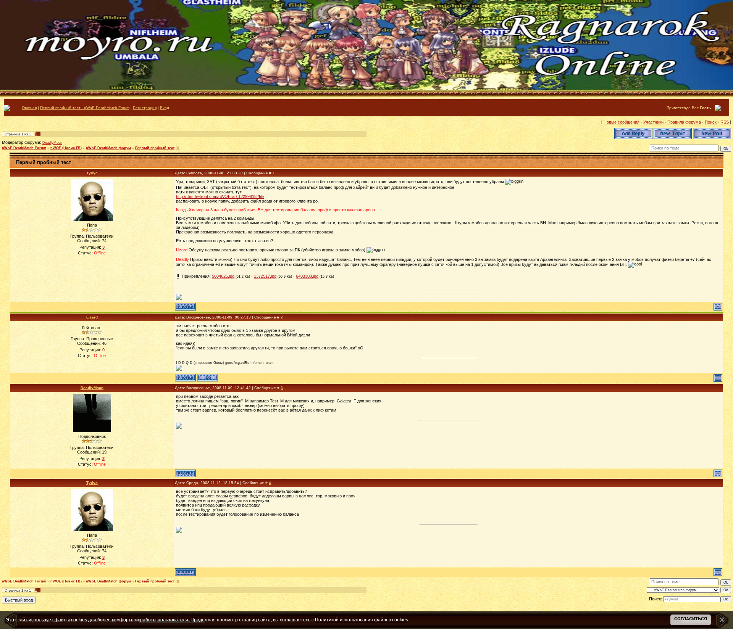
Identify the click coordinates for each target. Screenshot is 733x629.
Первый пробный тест (154, 148)
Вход (164, 108)
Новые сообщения (621, 122)
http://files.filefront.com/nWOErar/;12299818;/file (220, 196)
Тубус (92, 173)
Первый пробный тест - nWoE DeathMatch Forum (84, 108)
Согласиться (690, 618)
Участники (653, 122)
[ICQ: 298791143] (207, 377)
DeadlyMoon (52, 143)
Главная (29, 108)
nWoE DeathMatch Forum (24, 148)
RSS (724, 122)
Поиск (711, 122)
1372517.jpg (265, 276)
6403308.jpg (307, 276)
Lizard (92, 317)
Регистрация (145, 108)
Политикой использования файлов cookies (361, 619)
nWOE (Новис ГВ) (66, 148)
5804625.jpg (223, 276)
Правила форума (684, 122)
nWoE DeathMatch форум (108, 148)
